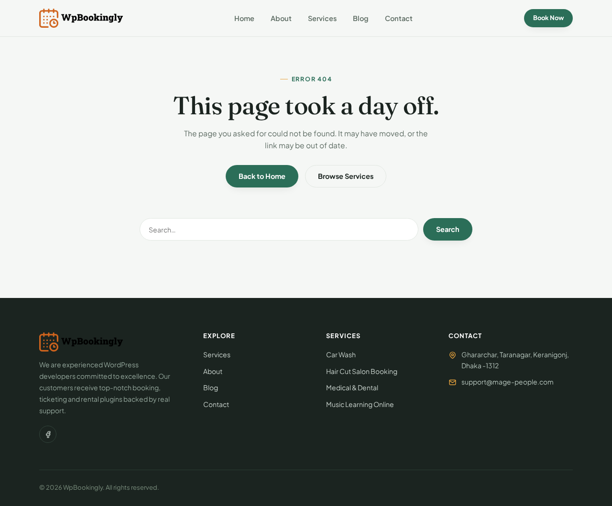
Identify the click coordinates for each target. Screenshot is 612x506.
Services (322, 18)
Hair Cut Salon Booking (361, 371)
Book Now (548, 18)
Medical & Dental (352, 387)
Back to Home (262, 176)
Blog (361, 18)
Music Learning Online (360, 404)
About (281, 18)
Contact (399, 18)
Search (447, 229)
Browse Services (345, 176)
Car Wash (341, 354)
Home (244, 18)
